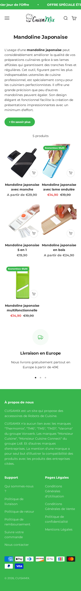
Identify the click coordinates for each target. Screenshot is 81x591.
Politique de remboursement (17, 521)
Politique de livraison (13, 501)
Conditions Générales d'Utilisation (54, 491)
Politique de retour (19, 512)
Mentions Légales (58, 529)
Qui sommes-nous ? (19, 488)
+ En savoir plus (19, 122)
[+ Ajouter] (34, 173)
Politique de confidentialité (56, 519)
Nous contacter (16, 545)
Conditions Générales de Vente (60, 506)
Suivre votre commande (14, 534)
